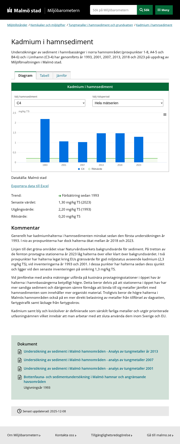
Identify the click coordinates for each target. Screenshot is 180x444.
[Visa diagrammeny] (165, 114)
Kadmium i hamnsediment (154, 25)
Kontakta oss (64, 435)
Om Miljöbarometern (22, 435)
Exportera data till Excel (30, 186)
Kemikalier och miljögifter (47, 25)
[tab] (25, 75)
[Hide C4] (81, 168)
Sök (146, 10)
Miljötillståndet (17, 25)
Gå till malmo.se (159, 435)
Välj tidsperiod (101, 96)
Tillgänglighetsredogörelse (110, 435)
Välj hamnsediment (25, 96)
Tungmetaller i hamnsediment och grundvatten (101, 25)
